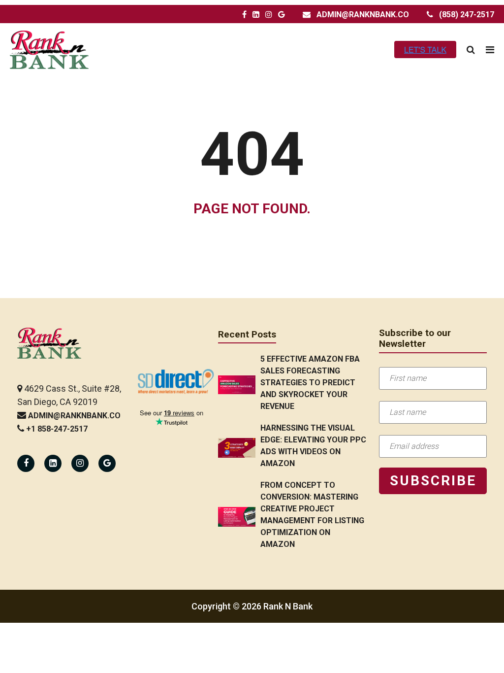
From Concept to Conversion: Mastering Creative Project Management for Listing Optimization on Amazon (312, 514)
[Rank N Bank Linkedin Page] (53, 463)
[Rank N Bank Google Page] (281, 15)
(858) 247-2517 (466, 14)
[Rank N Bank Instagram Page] (268, 15)
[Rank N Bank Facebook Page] (244, 15)
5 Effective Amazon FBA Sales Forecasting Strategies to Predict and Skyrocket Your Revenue (310, 382)
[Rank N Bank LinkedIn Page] (255, 15)
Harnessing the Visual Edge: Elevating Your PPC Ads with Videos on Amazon (313, 445)
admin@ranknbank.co (362, 14)
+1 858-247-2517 (57, 429)
